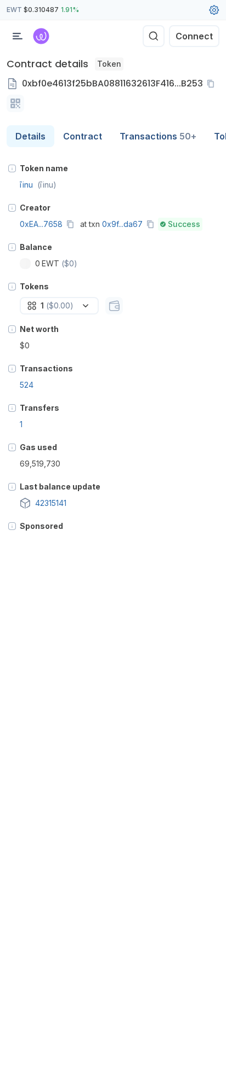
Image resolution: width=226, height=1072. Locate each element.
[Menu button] (18, 36)
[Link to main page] (41, 36)
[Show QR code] (15, 103)
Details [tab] (30, 136)
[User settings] (213, 9)
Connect (194, 36)
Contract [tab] (82, 136)
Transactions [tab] (158, 136)
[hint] (12, 168)
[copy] (212, 83)
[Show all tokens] (114, 305)
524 (26, 384)
